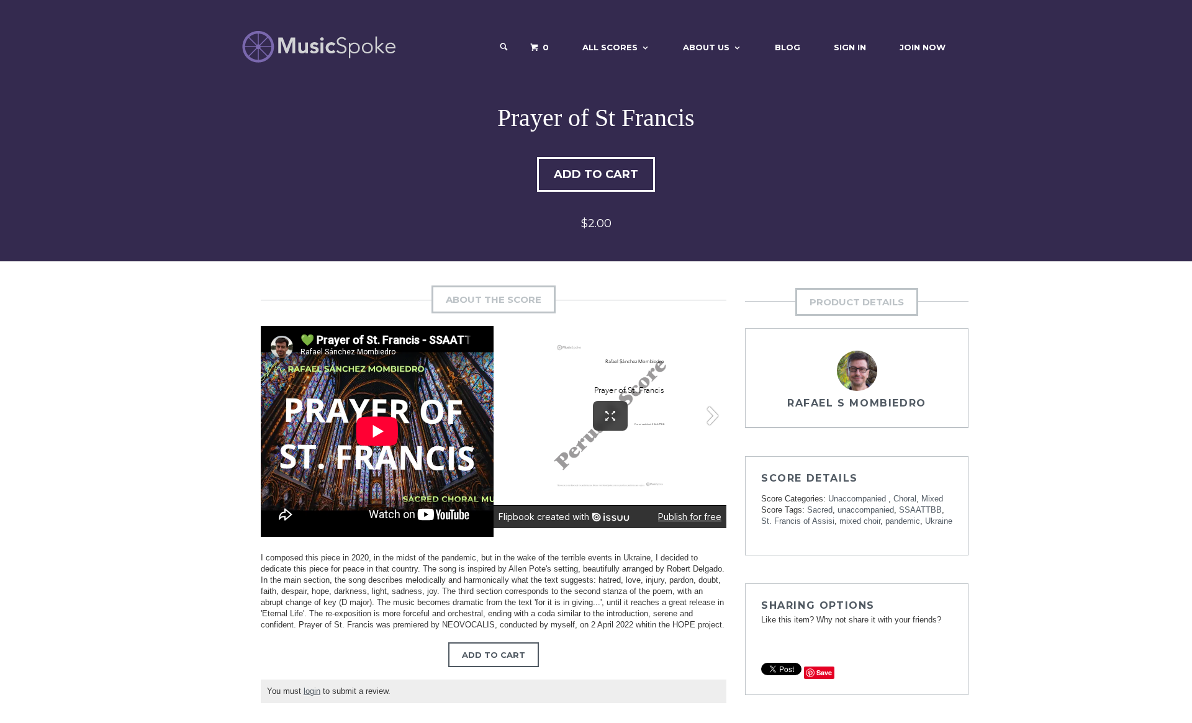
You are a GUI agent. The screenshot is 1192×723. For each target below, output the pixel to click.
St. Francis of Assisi (797, 521)
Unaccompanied (858, 498)
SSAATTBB (920, 509)
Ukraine (938, 521)
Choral (904, 498)
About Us (706, 47)
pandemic (902, 521)
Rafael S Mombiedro (856, 403)
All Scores (610, 47)
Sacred (820, 509)
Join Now (923, 47)
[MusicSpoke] (318, 47)
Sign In (850, 47)
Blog (787, 47)
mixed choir (859, 521)
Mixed (932, 498)
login (312, 691)
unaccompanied (866, 509)
